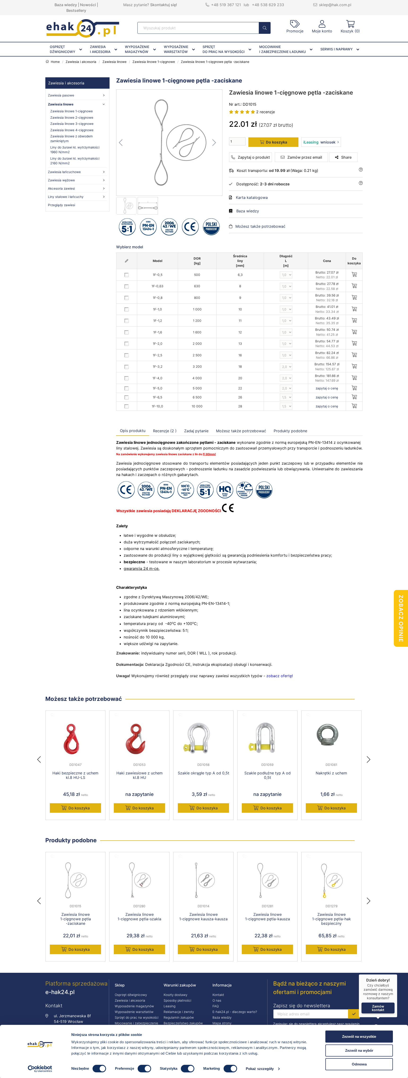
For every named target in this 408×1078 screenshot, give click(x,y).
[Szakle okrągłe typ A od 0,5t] (203, 739)
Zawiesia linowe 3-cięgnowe (72, 124)
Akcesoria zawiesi (61, 188)
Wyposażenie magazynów (134, 1006)
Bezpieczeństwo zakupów (183, 1023)
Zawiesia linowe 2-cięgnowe (71, 117)
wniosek (319, 142)
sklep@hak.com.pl (335, 4)
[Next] (368, 758)
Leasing (169, 1006)
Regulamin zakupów (179, 1017)
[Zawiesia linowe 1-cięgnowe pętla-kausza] (267, 880)
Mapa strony (221, 1023)
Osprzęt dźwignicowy (131, 995)
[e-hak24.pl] (83, 36)
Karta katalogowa (252, 197)
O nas (216, 1000)
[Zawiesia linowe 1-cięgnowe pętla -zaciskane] (169, 142)
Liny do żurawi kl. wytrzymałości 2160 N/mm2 (74, 161)
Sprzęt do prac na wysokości (136, 1017)
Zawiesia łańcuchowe (64, 172)
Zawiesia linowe (60, 104)
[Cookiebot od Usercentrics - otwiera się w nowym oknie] (40, 1068)
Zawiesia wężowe (61, 180)
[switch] (144, 1068)
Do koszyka (79, 808)
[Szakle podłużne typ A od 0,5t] (267, 739)
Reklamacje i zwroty (179, 1012)
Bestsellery (76, 10)
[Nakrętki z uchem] (331, 739)
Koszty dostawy (175, 995)
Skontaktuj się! (163, 4)
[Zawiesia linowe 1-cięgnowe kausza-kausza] (203, 880)
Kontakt (218, 995)
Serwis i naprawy (336, 49)
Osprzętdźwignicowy (62, 49)
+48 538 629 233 (268, 4)
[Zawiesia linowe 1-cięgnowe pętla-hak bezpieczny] (331, 880)
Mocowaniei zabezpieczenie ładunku (282, 49)
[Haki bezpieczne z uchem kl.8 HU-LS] (75, 739)
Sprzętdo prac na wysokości (224, 49)
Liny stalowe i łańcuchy (66, 197)
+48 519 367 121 (226, 4)
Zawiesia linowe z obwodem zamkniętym (71, 138)
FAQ (215, 1006)
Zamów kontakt (378, 1008)
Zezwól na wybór (359, 1050)
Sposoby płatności (177, 1000)
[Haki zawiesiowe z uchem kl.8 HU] (139, 739)
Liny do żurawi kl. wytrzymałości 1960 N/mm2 (74, 149)
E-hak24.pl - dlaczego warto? (234, 1012)
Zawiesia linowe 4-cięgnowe (72, 130)
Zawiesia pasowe (61, 95)
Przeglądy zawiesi (61, 205)
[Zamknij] (397, 974)
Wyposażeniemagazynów (137, 49)
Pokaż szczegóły (260, 1069)
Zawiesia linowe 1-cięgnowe (71, 111)
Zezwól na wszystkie (359, 1036)
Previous (41, 758)
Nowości (88, 4)
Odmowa (359, 1064)
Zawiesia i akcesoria (66, 83)
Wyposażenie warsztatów (134, 1012)
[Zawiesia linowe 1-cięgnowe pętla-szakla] (139, 880)
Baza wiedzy (66, 4)
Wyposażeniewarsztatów (176, 49)
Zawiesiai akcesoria (100, 49)
